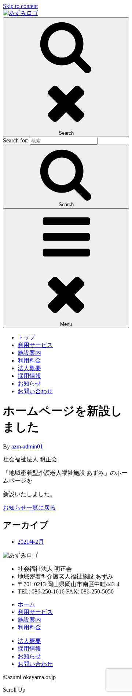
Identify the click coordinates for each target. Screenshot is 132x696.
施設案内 (29, 353)
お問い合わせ (35, 391)
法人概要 (29, 368)
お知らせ (29, 383)
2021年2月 (31, 542)
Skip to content (20, 6)
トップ (26, 337)
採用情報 (29, 376)
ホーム (26, 604)
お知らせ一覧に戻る (29, 508)
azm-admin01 (27, 446)
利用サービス (35, 345)
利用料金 (29, 360)
